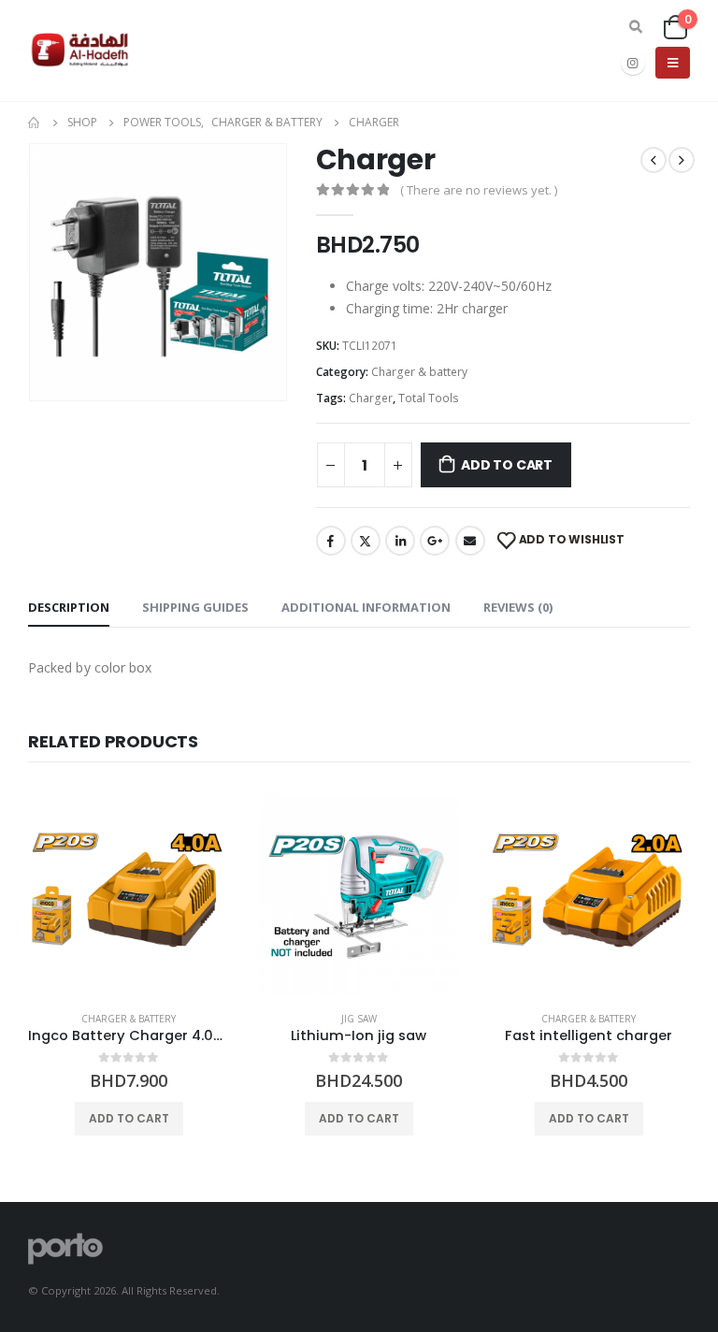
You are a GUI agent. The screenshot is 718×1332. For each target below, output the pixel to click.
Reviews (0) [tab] (518, 607)
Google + (435, 541)
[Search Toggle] (636, 27)
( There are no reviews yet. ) (478, 189)
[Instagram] (633, 63)
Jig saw (359, 1018)
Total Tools (428, 398)
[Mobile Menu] (672, 63)
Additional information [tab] (366, 607)
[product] (129, 895)
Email (470, 541)
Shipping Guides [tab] (195, 607)
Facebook (331, 541)
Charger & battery (419, 372)
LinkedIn (400, 541)
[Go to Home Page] (34, 122)
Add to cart (507, 465)
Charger (371, 398)
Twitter (366, 541)
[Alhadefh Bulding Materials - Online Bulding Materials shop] (80, 50)
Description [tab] (68, 607)
